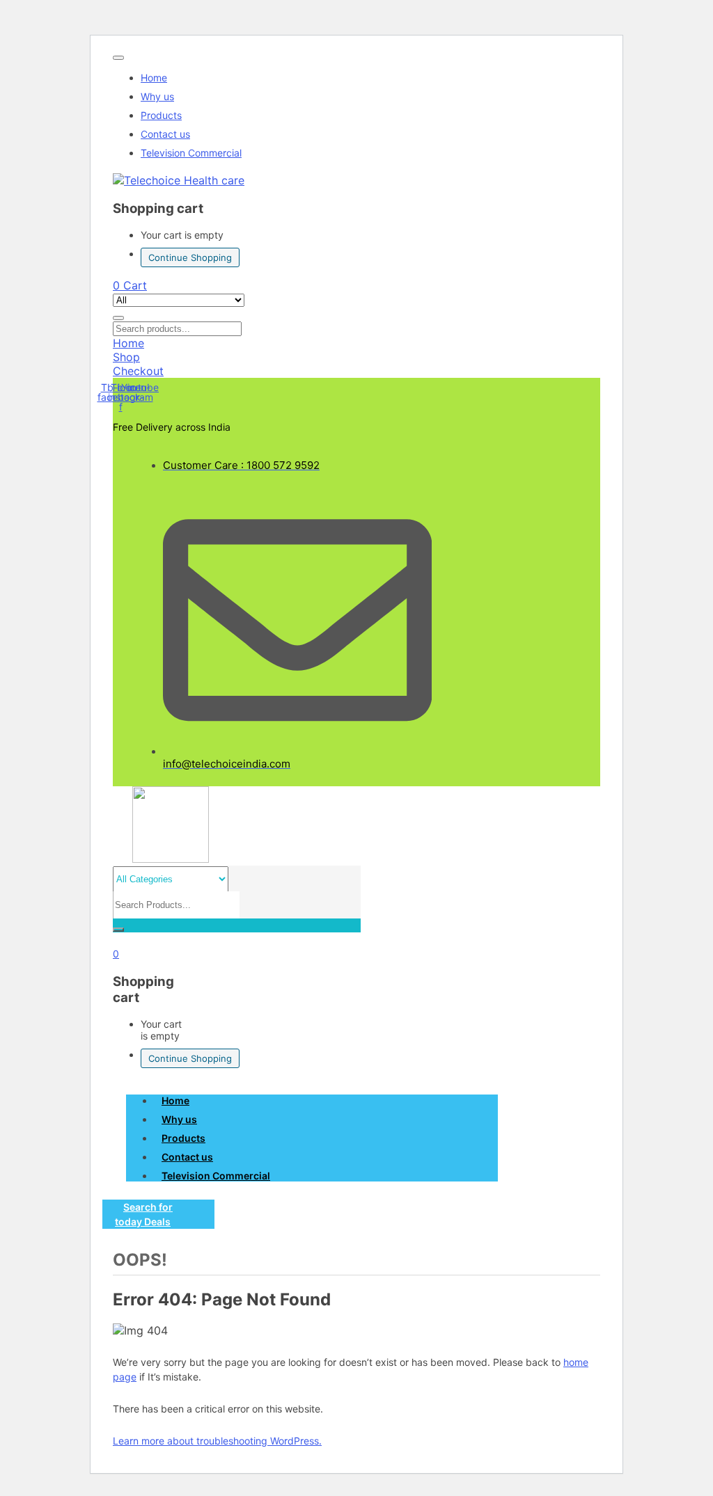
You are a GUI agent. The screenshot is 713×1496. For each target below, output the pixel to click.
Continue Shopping (190, 257)
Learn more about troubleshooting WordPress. (217, 1441)
